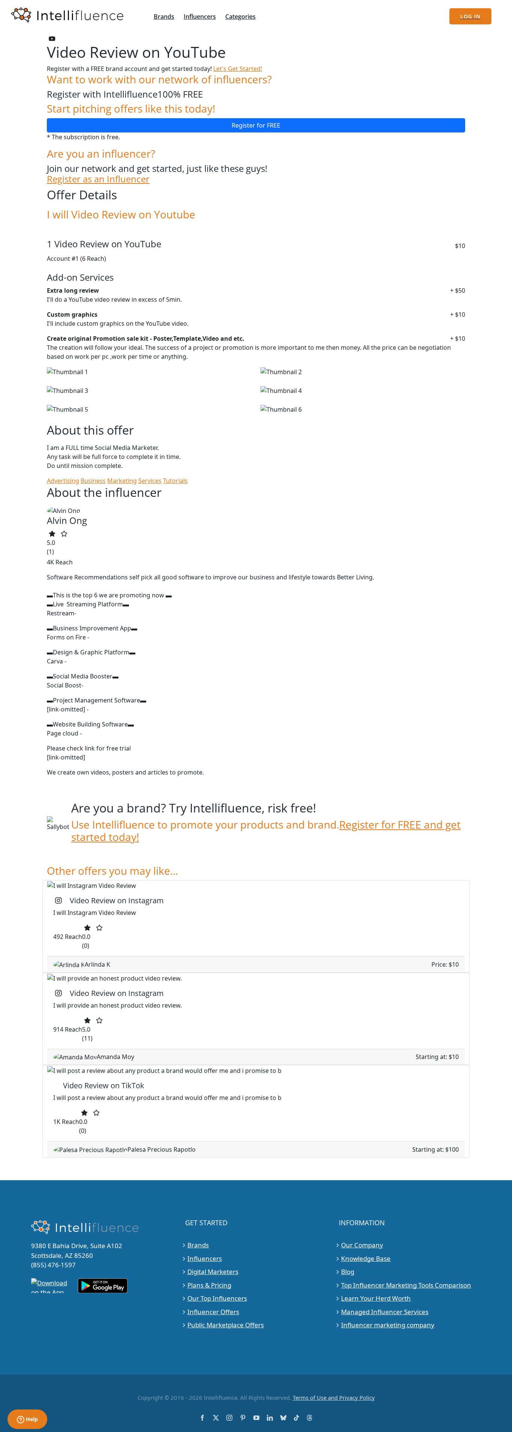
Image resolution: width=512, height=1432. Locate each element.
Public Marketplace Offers (225, 1325)
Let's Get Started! (237, 69)
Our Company (362, 1245)
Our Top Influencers (217, 1298)
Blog (347, 1271)
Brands (198, 1245)
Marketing (122, 481)
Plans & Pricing (209, 1284)
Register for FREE (256, 125)
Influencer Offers (213, 1311)
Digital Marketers (212, 1271)
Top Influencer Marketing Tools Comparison (406, 1284)
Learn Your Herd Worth (376, 1298)
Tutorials (175, 481)
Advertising (63, 481)
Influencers (204, 1258)
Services (150, 481)
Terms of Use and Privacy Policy (334, 1397)
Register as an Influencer (98, 179)
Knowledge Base (366, 1258)
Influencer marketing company (387, 1325)
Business (93, 481)
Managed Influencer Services (384, 1311)
